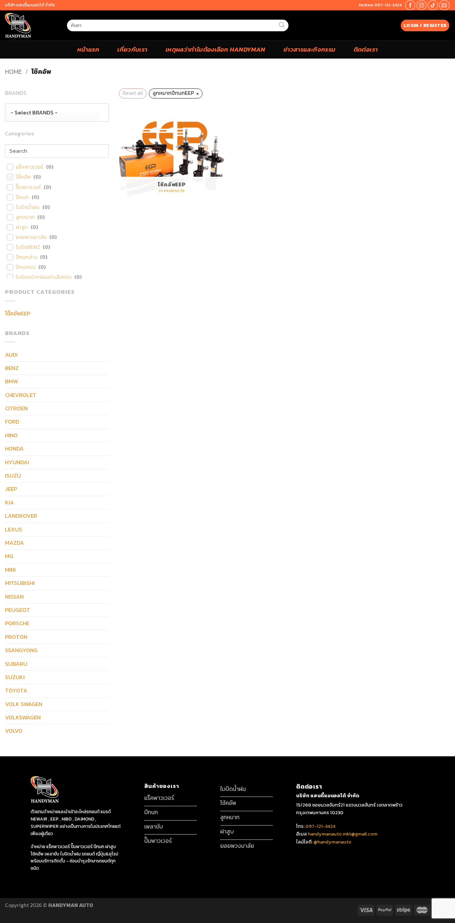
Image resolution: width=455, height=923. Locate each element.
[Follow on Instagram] (421, 5)
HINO (11, 435)
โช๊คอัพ (23, 177)
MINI (10, 569)
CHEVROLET (20, 395)
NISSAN (14, 596)
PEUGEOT (17, 610)
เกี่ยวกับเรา (132, 49)
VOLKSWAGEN (23, 717)
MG (9, 556)
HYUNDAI (17, 462)
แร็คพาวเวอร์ (29, 167)
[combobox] (57, 112)
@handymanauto (332, 841)
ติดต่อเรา (366, 49)
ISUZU (13, 475)
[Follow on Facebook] (410, 5)
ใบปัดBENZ (28, 247)
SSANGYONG (21, 650)
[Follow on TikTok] (433, 5)
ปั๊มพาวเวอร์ (28, 187)
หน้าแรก (88, 49)
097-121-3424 (319, 826)
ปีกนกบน (26, 267)
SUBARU (16, 663)
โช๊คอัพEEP (17, 313)
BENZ (12, 368)
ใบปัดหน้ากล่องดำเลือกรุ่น (44, 277)
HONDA (14, 448)
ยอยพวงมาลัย (31, 237)
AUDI (11, 354)
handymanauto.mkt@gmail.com (342, 833)
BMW (11, 381)
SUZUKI (15, 677)
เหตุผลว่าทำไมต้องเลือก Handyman (215, 49)
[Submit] (281, 25)
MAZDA (14, 542)
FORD (12, 421)
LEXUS (13, 529)
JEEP (11, 488)
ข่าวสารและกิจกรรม (309, 49)
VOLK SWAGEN (23, 704)
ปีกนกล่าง (26, 257)
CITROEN (16, 408)
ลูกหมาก (25, 217)
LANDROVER (21, 515)
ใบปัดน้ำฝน (28, 207)
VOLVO (13, 730)
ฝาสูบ (22, 227)
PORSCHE (17, 623)
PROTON (16, 637)
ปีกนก (22, 197)
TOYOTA (16, 690)
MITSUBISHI (20, 583)
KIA (9, 502)
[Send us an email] (444, 5)
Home (13, 72)
